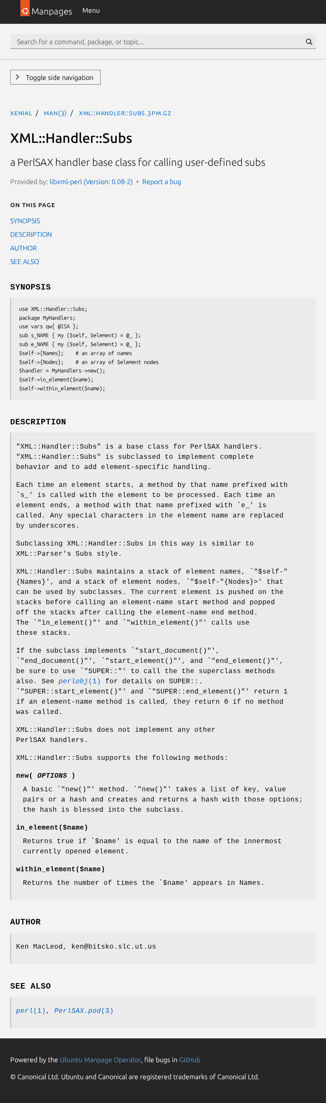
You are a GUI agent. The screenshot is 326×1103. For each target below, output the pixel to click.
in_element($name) (52, 828)
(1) (80, 681)
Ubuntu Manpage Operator (100, 1059)
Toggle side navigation (58, 77)
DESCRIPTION (31, 234)
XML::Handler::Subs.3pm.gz (125, 113)
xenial (21, 113)
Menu (91, 10)
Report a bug (161, 181)
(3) (84, 1011)
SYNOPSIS (25, 221)
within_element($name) (60, 869)
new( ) (46, 776)
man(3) (55, 113)
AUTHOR (23, 248)
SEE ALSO (24, 261)
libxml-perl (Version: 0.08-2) (91, 181)
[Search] (309, 41)
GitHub (189, 1059)
